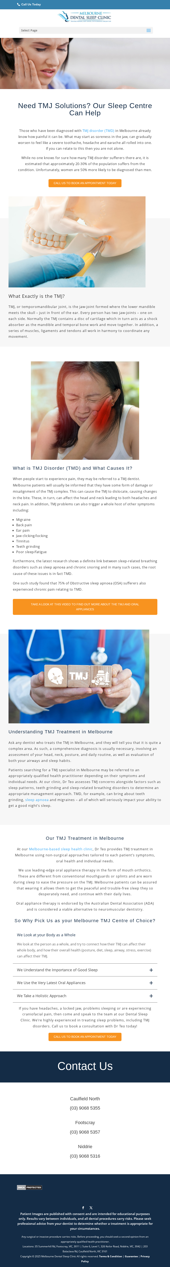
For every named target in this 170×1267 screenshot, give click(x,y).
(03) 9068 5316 (85, 1156)
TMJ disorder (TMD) (98, 130)
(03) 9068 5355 (85, 1108)
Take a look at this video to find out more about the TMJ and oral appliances (85, 607)
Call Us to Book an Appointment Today (85, 183)
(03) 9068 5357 (85, 1132)
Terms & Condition (110, 1256)
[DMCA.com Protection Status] (29, 1189)
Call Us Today (31, 4)
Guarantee (131, 1256)
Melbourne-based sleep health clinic (61, 849)
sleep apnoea (37, 800)
